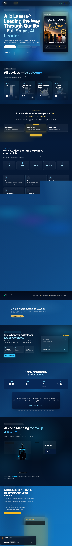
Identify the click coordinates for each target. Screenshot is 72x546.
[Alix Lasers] (5, 3)
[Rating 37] (44, 408)
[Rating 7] (22, 408)
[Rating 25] (35, 408)
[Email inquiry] (59, 3)
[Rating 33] (41, 408)
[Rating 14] (27, 408)
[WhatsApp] (62, 3)
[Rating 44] (49, 408)
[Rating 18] (30, 408)
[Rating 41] (47, 408)
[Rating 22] (33, 408)
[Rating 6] (21, 408)
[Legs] (21, 463)
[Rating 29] (38, 408)
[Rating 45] (50, 408)
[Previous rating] (14, 399)
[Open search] (50, 3)
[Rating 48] (52, 408)
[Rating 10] (24, 408)
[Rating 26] (36, 408)
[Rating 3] (19, 408)
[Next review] (58, 399)
